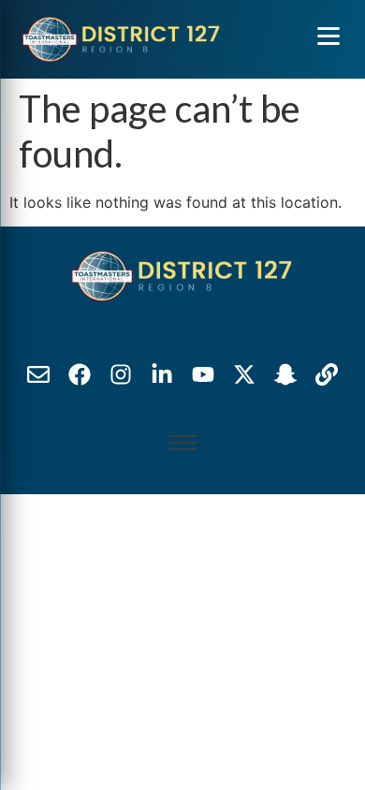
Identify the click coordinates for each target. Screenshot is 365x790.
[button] (328, 35)
